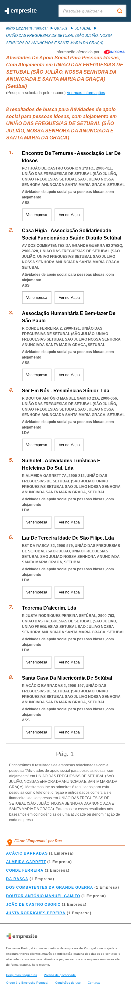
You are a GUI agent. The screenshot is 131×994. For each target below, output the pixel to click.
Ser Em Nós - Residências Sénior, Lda (65, 390)
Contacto (94, 982)
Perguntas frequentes (21, 975)
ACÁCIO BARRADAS (27, 853)
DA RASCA (17, 879)
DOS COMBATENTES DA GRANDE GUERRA (49, 887)
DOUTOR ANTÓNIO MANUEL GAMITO (43, 896)
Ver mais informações (86, 92)
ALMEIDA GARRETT (26, 862)
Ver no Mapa (69, 215)
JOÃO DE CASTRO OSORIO (33, 904)
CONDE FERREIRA (25, 870)
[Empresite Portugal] (21, 13)
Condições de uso (68, 982)
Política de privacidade (60, 975)
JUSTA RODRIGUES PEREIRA (36, 913)
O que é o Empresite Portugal (27, 982)
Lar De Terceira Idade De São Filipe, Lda (68, 538)
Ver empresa (36, 215)
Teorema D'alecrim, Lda (49, 608)
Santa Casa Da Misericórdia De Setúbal (67, 678)
